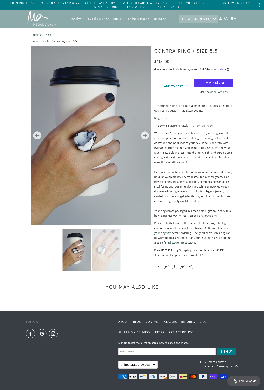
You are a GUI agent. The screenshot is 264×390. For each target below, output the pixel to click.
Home (34, 41)
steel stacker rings (176, 242)
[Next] (145, 135)
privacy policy (181, 332)
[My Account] (220, 18)
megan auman (217, 362)
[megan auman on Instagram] (54, 333)
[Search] (226, 18)
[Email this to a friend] (190, 266)
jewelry (76, 19)
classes (170, 322)
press (159, 332)
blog (137, 322)
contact (153, 322)
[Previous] (37, 135)
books (117, 19)
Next (48, 34)
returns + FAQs (194, 322)
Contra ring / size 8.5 (186, 51)
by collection (97, 19)
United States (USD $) (196, 19)
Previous (36, 34)
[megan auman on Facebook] (31, 333)
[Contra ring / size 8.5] (91, 135)
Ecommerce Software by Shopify (218, 366)
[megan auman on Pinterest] (43, 333)
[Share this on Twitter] (166, 266)
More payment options (213, 92)
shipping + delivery (134, 332)
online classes (138, 19)
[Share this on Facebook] (174, 266)
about (158, 19)
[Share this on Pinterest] (182, 266)
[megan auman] (42, 19)
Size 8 (45, 41)
